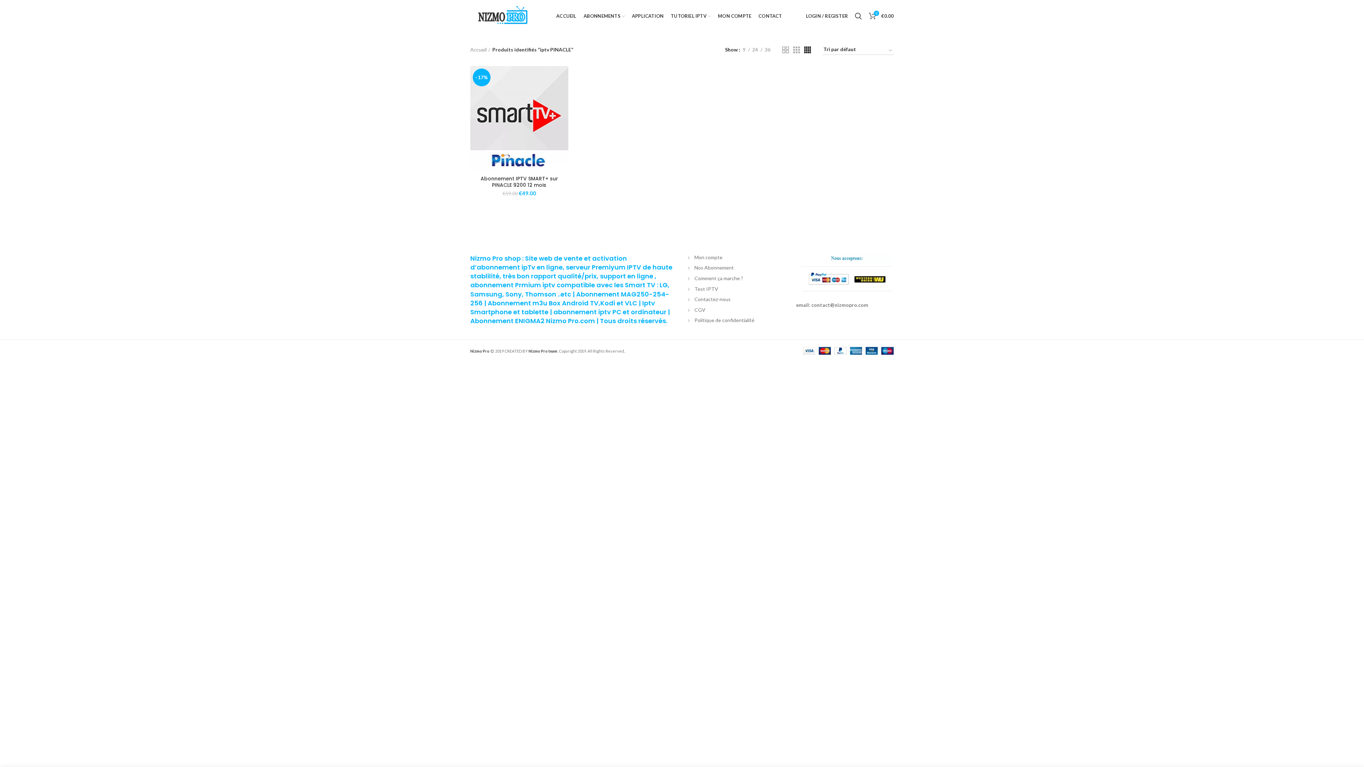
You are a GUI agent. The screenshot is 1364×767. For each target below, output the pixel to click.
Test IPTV (706, 289)
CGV (699, 310)
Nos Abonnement (714, 268)
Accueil (478, 50)
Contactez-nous (712, 299)
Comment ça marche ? (718, 278)
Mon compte (708, 257)
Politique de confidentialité (724, 320)
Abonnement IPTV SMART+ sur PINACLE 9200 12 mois (519, 181)
